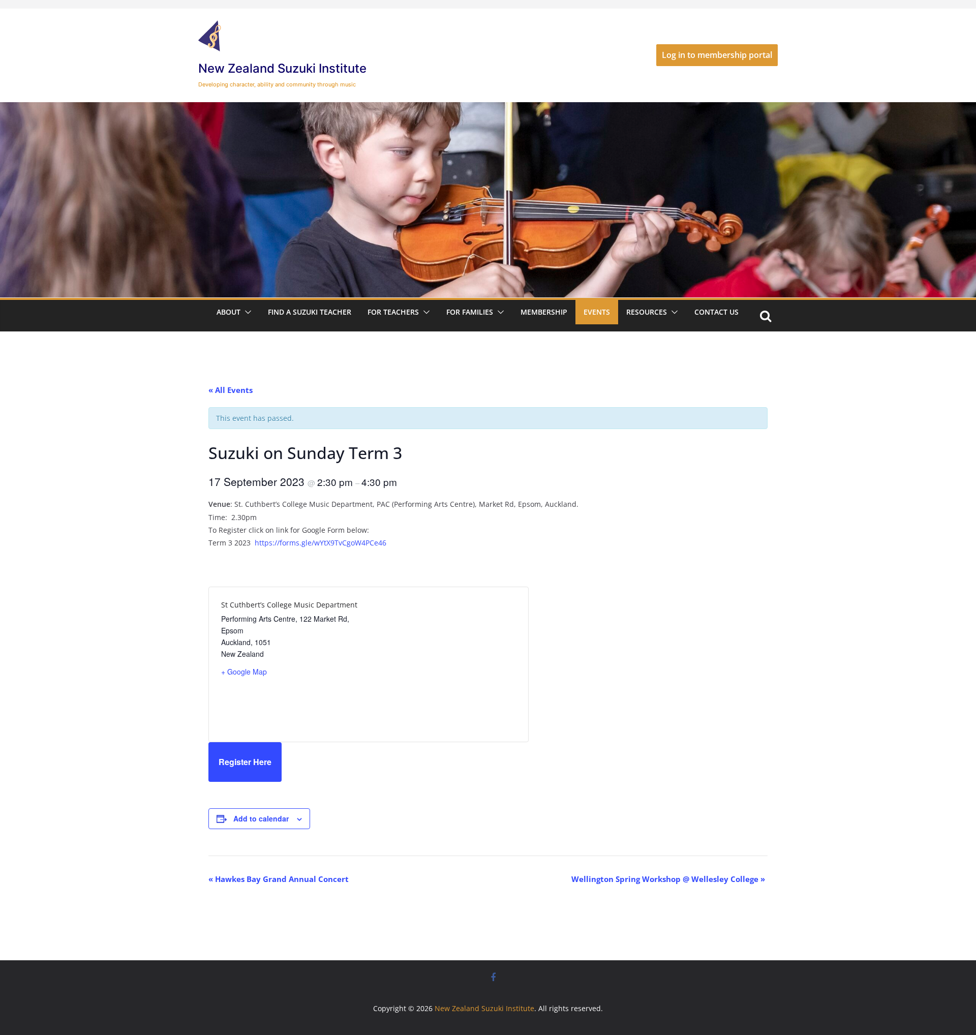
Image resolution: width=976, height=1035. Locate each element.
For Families (469, 312)
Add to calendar (261, 818)
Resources (646, 312)
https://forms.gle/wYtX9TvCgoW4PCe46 (320, 542)
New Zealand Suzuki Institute (282, 68)
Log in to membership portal (717, 54)
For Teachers (393, 312)
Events (597, 312)
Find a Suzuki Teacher (309, 312)
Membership (544, 312)
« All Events (230, 390)
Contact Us (716, 312)
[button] (246, 312)
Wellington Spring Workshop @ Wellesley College (668, 879)
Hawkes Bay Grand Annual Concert (278, 879)
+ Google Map (244, 671)
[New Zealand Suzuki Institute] (488, 109)
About (228, 312)
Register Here (245, 762)
